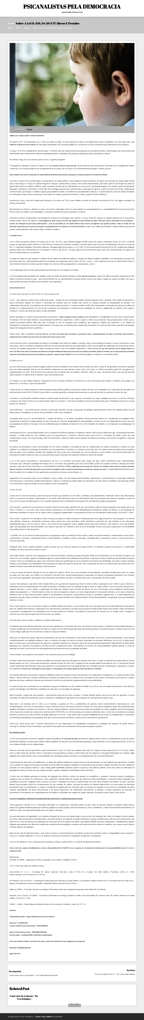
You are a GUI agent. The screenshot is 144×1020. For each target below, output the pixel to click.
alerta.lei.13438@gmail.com (20, 947)
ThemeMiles (58, 1016)
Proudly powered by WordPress (21, 1016)
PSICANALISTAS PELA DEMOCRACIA (72, 6)
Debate (29, 129)
